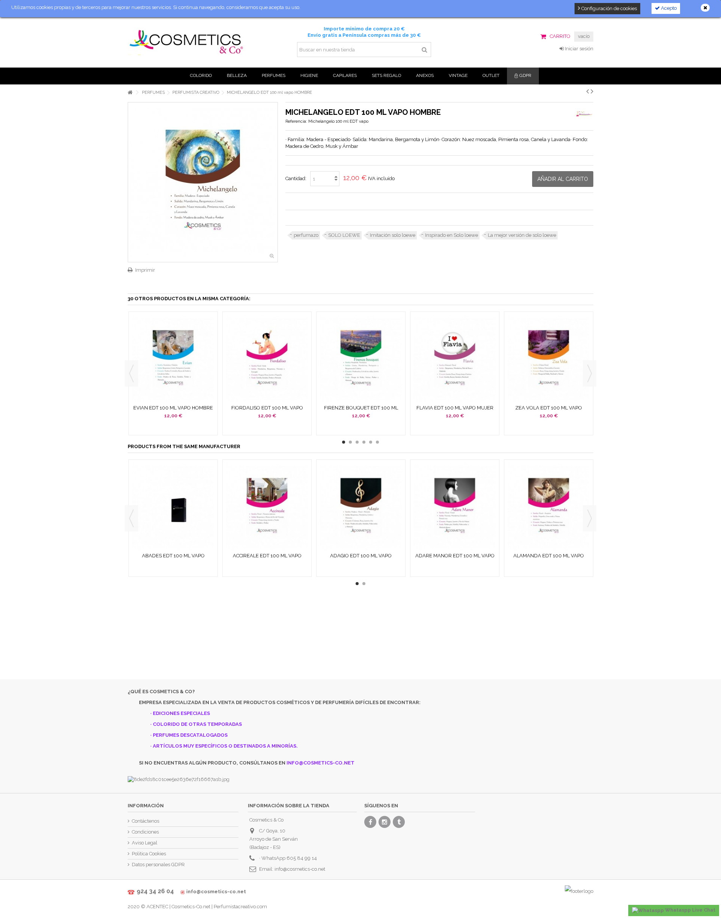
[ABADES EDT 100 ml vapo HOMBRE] (173, 507)
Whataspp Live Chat (689, 910)
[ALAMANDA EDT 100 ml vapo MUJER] (549, 507)
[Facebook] (370, 822)
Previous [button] (131, 373)
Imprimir (145, 270)
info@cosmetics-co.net (300, 869)
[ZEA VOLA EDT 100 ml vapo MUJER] (549, 359)
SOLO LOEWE (344, 235)
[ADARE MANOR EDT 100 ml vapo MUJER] (455, 507)
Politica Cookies (149, 853)
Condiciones (145, 832)
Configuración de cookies (608, 8)
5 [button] (370, 442)
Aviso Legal (144, 843)
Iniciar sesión (578, 48)
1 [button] (343, 442)
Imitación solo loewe (392, 235)
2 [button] (350, 442)
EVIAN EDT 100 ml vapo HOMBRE (173, 408)
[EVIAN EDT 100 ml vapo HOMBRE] (173, 359)
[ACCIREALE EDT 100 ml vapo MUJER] (267, 507)
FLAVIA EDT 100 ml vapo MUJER (454, 408)
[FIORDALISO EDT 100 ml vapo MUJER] (267, 359)
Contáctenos (145, 821)
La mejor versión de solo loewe (522, 235)
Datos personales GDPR (158, 864)
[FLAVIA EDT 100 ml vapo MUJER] (455, 359)
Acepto (668, 8)
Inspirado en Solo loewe (451, 235)
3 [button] (357, 442)
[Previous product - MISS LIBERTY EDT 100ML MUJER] (587, 91)
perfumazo (306, 235)
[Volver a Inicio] (130, 92)
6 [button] (377, 442)
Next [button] (589, 373)
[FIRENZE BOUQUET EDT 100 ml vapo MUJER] (361, 359)
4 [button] (363, 442)
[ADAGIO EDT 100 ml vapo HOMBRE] (361, 507)
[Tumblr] (399, 822)
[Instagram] (385, 822)
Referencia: (296, 121)
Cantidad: (295, 178)
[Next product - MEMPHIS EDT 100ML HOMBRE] (592, 91)
